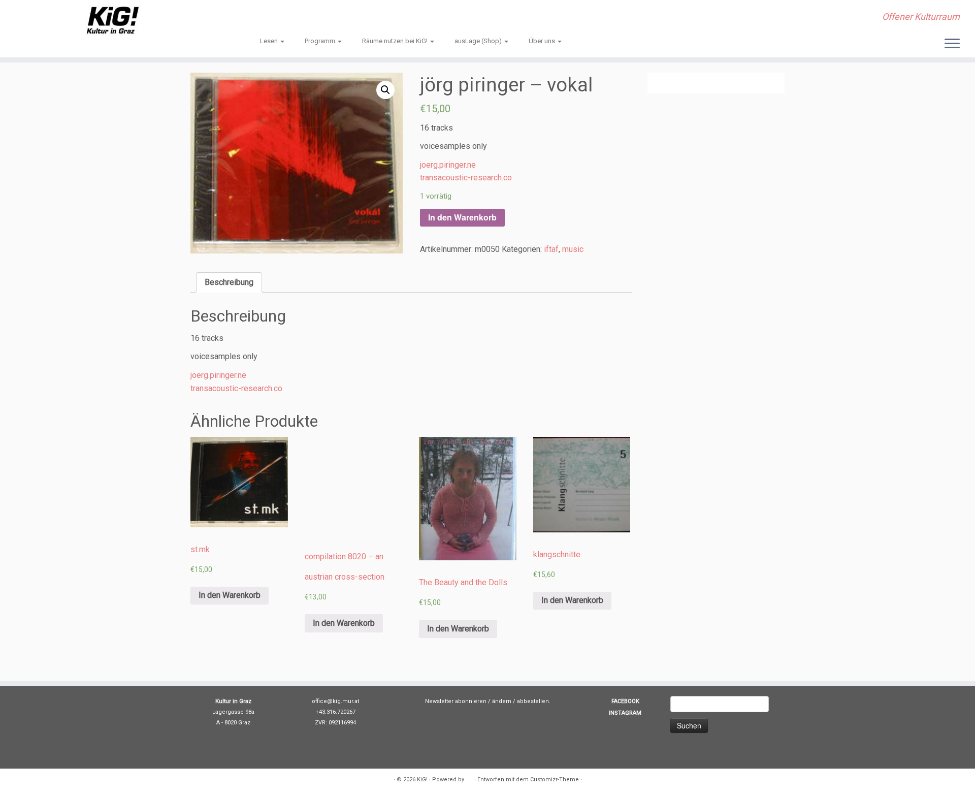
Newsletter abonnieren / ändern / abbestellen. (487, 701)
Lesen (269, 41)
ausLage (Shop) (478, 41)
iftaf (551, 249)
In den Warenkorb (462, 217)
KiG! (422, 779)
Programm (321, 41)
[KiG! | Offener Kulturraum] (112, 20)
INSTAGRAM (625, 713)
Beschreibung (229, 282)
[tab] (229, 282)
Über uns (543, 41)
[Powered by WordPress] (469, 777)
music (572, 249)
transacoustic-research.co (466, 177)
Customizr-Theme (554, 779)
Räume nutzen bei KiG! (395, 41)
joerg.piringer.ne (448, 165)
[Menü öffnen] (952, 44)
